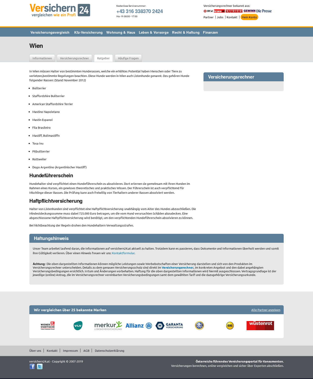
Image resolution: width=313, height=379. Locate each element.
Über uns (35, 350)
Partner (208, 17)
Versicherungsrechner (74, 58)
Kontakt (232, 17)
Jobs (220, 17)
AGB (86, 350)
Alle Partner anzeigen (265, 310)
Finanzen (210, 32)
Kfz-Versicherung (88, 32)
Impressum (70, 350)
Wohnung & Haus (120, 32)
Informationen (42, 58)
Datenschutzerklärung (109, 350)
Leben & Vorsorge (154, 32)
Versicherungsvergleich (50, 32)
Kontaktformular (123, 253)
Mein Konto (249, 17)
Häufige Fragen (128, 58)
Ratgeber (103, 58)
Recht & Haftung (186, 32)
